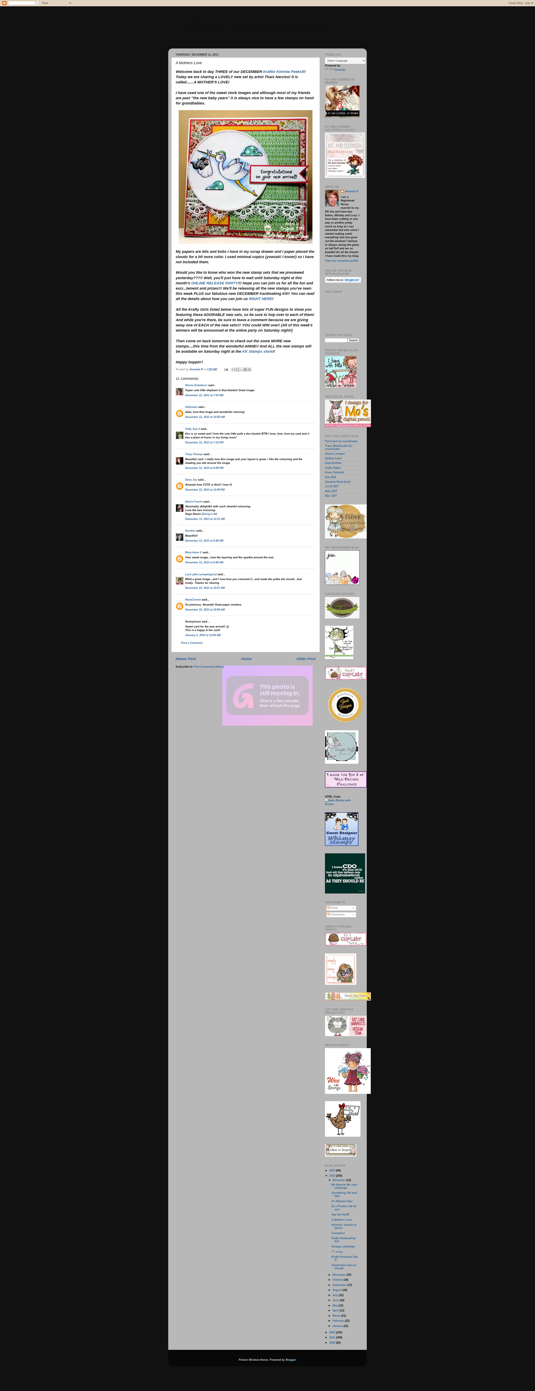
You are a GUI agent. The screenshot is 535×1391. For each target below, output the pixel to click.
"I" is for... (338, 1251)
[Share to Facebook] (245, 369)
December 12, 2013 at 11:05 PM (205, 489)
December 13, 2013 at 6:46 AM (204, 562)
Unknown (191, 407)
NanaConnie (193, 599)
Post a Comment (192, 642)
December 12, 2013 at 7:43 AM (204, 395)
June (336, 1300)
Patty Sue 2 (192, 429)
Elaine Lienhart (335, 453)
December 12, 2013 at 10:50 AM (205, 417)
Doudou (190, 530)
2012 (332, 1332)
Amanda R (351, 191)
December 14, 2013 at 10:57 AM (205, 588)
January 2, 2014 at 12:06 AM (203, 635)
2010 (332, 1342)
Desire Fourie (194, 501)
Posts (334, 907)
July (335, 1295)
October (338, 1279)
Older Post (306, 659)
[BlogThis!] (237, 369)
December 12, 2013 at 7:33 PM (204, 442)
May (335, 1305)
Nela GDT (331, 491)
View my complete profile (341, 260)
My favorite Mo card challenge (344, 1186)
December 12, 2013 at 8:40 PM (204, 468)
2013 (332, 1175)
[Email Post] (226, 369)
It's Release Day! (342, 1201)
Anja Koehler (333, 463)
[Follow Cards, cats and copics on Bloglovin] (343, 282)
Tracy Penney (194, 454)
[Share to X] (241, 369)
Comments (337, 914)
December (339, 1180)
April (336, 1310)
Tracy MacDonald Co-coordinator (339, 447)
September (339, 1285)
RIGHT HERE (260, 299)
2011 (332, 1337)
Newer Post (186, 659)
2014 (332, 1170)
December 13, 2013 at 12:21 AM (205, 519)
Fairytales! (338, 1233)
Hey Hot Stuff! (340, 1214)
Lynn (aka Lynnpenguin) (201, 574)
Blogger (291, 1359)
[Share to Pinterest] (249, 369)
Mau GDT (331, 495)
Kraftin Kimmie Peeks (282, 72)
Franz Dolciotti (334, 472)
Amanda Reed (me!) (337, 481)
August (337, 1290)
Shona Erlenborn (196, 385)
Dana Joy (191, 479)
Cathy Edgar (333, 467)
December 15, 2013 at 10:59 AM (205, 609)
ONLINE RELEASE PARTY (214, 283)
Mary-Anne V (193, 552)
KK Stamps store (257, 351)
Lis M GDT (332, 486)
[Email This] (233, 369)
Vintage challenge (343, 1246)
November (339, 1274)
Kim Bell (330, 477)
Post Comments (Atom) (209, 666)
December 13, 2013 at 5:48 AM (204, 540)
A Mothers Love (341, 1219)
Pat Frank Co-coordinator (341, 441)
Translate (339, 69)
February (338, 1320)
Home (246, 659)
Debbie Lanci (333, 458)
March (336, 1315)
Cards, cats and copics (255, 25)
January (338, 1326)
